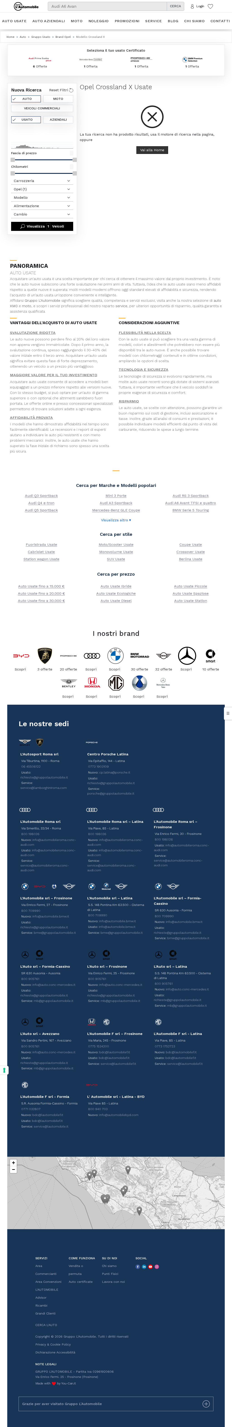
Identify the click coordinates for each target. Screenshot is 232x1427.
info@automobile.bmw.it (50, 916)
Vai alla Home (152, 150)
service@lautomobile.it (51, 1126)
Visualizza (45, 226)
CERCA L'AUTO (46, 1325)
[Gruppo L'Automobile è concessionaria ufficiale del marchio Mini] (164, 656)
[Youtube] (150, 1266)
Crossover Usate (190, 552)
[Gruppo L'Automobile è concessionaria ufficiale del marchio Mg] (116, 683)
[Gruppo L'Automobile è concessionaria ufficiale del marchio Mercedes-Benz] (187, 656)
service (121, 306)
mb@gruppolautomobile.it (53, 1001)
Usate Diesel (116, 601)
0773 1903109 (98, 766)
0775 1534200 (98, 1046)
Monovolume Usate (116, 552)
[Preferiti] (210, 6)
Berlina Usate (190, 559)
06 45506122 (31, 766)
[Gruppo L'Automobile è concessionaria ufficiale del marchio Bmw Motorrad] (139, 656)
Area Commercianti (45, 1270)
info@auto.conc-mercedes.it (53, 984)
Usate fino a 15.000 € (41, 586)
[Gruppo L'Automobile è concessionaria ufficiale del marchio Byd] (21, 656)
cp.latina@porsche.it (114, 772)
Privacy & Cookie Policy (53, 1344)
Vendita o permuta (76, 1270)
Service (153, 21)
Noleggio (98, 21)
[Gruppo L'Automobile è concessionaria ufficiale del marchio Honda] (92, 683)
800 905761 (30, 979)
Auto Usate (14, 21)
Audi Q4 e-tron (41, 503)
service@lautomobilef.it (118, 1063)
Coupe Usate (190, 544)
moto (26, 306)
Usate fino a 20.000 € (41, 593)
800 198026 (30, 834)
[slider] (12, 160)
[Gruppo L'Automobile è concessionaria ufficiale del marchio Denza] (139, 683)
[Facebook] (137, 1266)
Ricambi (41, 1305)
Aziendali (58, 119)
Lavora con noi (113, 1281)
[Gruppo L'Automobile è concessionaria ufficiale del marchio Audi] (92, 656)
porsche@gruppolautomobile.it (110, 793)
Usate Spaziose (191, 593)
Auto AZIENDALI (48, 21)
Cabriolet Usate (41, 552)
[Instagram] (157, 1266)
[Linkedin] (144, 1266)
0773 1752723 (165, 1046)
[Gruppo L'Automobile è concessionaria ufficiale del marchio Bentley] (69, 683)
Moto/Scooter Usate (116, 544)
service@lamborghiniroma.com (43, 788)
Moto (76, 21)
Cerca (175, 6)
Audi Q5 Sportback (41, 510)
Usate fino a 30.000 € (41, 601)
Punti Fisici (110, 1274)
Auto (27, 99)
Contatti (220, 21)
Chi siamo (194, 21)
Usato (27, 119)
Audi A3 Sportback (116, 503)
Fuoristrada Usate (41, 544)
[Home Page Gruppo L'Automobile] (26, 6)
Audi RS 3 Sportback (191, 495)
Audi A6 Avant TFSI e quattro (190, 503)
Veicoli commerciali (42, 108)
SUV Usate (116, 559)
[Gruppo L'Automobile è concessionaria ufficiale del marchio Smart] (211, 656)
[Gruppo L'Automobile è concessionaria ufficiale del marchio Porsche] (68, 656)
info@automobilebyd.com (118, 1115)
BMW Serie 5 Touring (190, 510)
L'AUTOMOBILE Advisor (46, 1293)
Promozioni (127, 21)
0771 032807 (31, 1109)
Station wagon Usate (41, 559)
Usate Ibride (116, 586)
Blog (173, 21)
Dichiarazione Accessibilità (55, 1352)
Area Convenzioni (48, 1281)
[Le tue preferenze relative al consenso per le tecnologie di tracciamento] (4, 1070)
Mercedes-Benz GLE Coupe (116, 510)
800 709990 (30, 910)
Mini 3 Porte (116, 495)
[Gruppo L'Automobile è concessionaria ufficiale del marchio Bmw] (115, 656)
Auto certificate (81, 1281)
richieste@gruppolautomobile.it (44, 777)
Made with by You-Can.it (55, 1383)
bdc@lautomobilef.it (114, 1052)
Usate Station (190, 601)
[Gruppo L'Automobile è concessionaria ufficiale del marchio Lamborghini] (45, 656)
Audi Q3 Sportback (41, 495)
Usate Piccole (190, 586)
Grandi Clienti (45, 1313)
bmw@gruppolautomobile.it (55, 932)
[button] (89, 1176)
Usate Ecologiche (116, 593)
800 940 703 (98, 1109)
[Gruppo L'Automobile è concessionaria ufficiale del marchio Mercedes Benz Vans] (163, 683)
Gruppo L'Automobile (42, 300)
